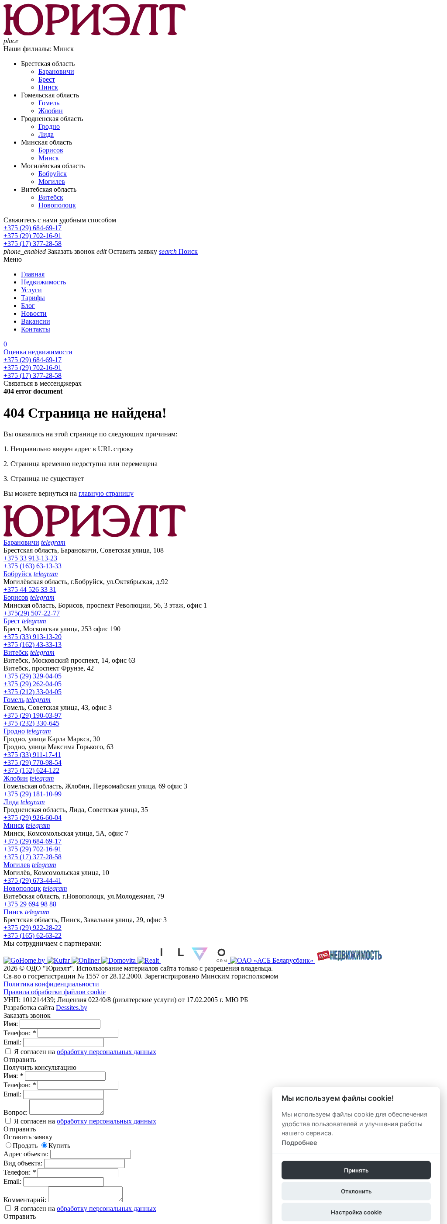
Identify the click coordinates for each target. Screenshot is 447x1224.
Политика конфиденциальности (51, 984)
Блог (28, 305)
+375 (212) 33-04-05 (32, 691)
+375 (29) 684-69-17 (32, 228)
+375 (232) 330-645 (31, 723)
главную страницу (106, 493)
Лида (46, 134)
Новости (34, 313)
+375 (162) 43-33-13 (32, 644)
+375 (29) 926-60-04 (32, 817)
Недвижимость (43, 282)
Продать (25, 1145)
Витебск (50, 197)
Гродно (49, 126)
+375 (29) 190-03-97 (32, 715)
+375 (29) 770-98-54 (32, 762)
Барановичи (56, 71)
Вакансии (35, 321)
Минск (48, 158)
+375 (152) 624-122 (31, 770)
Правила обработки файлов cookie (54, 992)
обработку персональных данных (106, 1051)
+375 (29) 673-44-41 (32, 880)
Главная (33, 274)
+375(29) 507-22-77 (31, 613)
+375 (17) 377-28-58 (32, 243)
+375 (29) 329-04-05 (32, 676)
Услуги (31, 290)
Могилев (51, 181)
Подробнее (299, 1142)
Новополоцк (57, 205)
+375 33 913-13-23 (30, 558)
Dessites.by (71, 1007)
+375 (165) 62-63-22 (32, 935)
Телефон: (19, 1033)
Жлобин (50, 110)
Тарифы (33, 297)
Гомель (48, 103)
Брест (46, 79)
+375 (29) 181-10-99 (32, 794)
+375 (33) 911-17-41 (32, 754)
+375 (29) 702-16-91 (32, 235)
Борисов (50, 150)
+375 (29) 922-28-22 (32, 927)
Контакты (35, 329)
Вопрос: (16, 1112)
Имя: (11, 1023)
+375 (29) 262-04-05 (32, 684)
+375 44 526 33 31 (29, 589)
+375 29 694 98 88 (29, 904)
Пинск (48, 87)
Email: (13, 1042)
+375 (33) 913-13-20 (32, 636)
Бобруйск (52, 173)
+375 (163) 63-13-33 (32, 566)
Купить (59, 1145)
